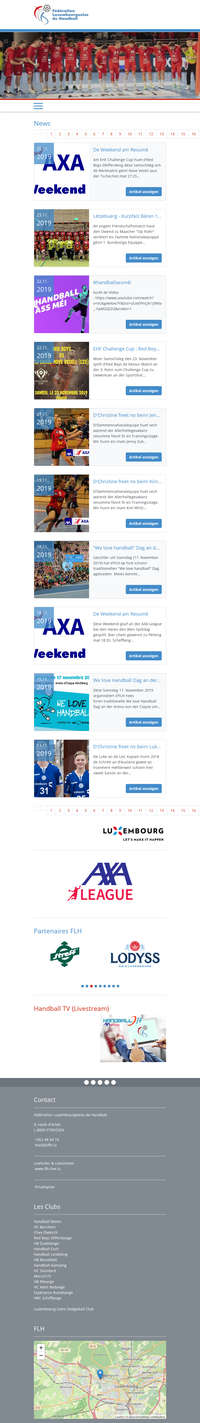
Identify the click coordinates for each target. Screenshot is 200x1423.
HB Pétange (44, 1281)
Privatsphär (45, 1186)
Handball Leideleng (51, 1254)
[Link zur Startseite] (63, 14)
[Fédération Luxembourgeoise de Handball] (100, 1374)
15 (183, 133)
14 (172, 133)
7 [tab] (109, 986)
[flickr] (113, 1082)
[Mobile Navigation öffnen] (38, 106)
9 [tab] (118, 986)
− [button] (41, 1355)
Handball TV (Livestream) (71, 1008)
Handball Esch (46, 1248)
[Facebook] (86, 1082)
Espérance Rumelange (53, 1292)
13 (162, 133)
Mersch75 (42, 1276)
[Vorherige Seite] (43, 131)
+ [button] (41, 1347)
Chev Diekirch (46, 1232)
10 (130, 133)
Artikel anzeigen (143, 191)
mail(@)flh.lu (46, 1145)
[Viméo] (100, 1082)
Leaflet (119, 1417)
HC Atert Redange (49, 1287)
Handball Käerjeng (50, 1265)
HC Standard (45, 1270)
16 (194, 133)
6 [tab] (105, 986)
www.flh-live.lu (48, 1168)
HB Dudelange (46, 1243)
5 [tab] (100, 986)
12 (151, 133)
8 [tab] (114, 986)
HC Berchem (44, 1226)
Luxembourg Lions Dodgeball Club (64, 1308)
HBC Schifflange (47, 1298)
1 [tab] (83, 986)
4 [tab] (96, 986)
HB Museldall (45, 1259)
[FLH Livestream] (133, 1038)
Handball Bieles (47, 1221)
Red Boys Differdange (53, 1237)
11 (140, 133)
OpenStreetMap (139, 1417)
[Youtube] (106, 1082)
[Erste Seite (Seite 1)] (37, 131)
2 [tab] (87, 986)
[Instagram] (93, 1082)
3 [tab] (92, 986)
